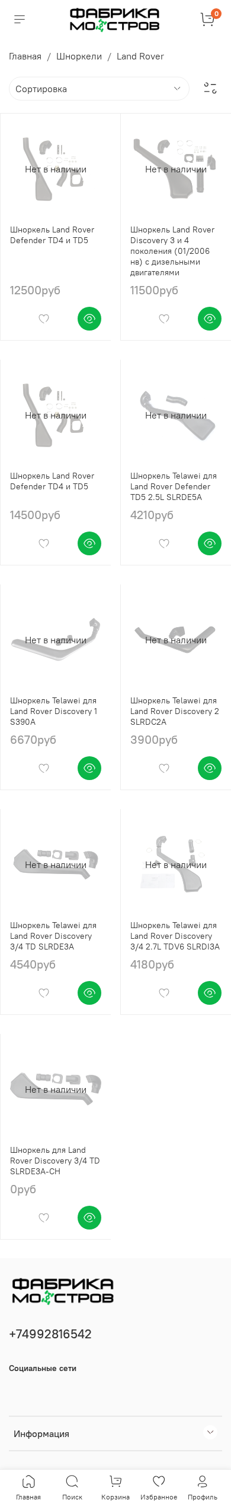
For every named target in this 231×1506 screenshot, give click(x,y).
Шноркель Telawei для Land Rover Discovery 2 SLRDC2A (174, 711)
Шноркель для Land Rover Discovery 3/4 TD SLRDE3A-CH (55, 1161)
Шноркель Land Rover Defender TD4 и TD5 (52, 235)
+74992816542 (50, 1334)
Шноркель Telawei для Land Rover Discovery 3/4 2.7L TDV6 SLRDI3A (175, 936)
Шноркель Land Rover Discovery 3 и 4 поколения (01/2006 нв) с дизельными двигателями (172, 251)
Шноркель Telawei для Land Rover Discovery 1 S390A (53, 711)
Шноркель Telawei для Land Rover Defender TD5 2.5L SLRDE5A (173, 486)
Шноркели (79, 56)
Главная (25, 56)
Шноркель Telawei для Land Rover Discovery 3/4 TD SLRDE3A (53, 936)
